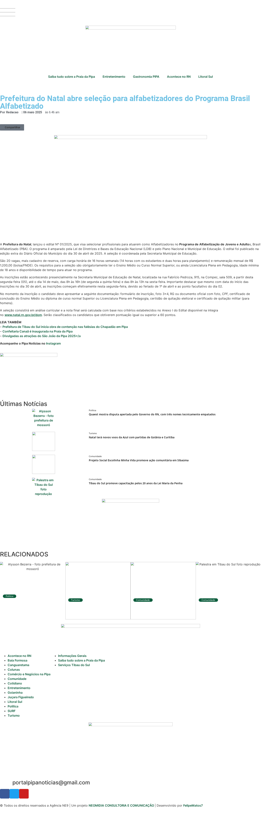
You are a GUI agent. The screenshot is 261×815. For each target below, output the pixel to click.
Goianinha (15, 692)
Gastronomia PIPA (146, 76)
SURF (11, 711)
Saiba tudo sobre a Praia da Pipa (71, 76)
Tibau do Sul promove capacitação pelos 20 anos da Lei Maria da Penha (135, 483)
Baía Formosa (17, 660)
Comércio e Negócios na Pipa (29, 674)
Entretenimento (114, 76)
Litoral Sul (205, 76)
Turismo (14, 715)
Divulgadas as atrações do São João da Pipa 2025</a (41, 336)
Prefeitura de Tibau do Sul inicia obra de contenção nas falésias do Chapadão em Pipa (65, 327)
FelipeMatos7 (193, 805)
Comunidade (17, 679)
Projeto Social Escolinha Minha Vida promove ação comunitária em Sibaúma (139, 460)
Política (13, 706)
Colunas (14, 669)
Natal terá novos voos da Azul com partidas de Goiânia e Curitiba (131, 437)
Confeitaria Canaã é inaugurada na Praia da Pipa (37, 331)
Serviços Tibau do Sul (74, 665)
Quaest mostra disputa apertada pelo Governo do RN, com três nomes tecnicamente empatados (152, 414)
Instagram (53, 343)
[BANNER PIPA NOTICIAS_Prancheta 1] (28, 356)
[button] (12, 127)
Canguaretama (18, 665)
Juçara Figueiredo (21, 697)
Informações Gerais (72, 656)
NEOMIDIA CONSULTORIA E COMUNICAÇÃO (122, 805)
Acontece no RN (179, 76)
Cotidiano (15, 683)
